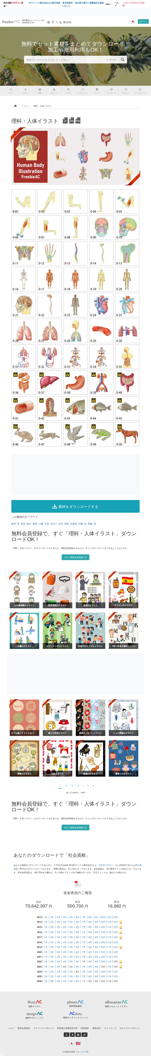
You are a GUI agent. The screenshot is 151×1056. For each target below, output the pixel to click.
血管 (61, 523)
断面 (35, 523)
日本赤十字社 (105, 865)
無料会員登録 (24, 1028)
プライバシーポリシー (43, 1028)
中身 (47, 523)
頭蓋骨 (73, 523)
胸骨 (66, 523)
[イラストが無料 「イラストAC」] (11, 21)
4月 (65, 917)
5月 (71, 917)
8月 (90, 917)
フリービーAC (81, 1051)
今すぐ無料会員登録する (75, 557)
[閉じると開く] (2, 1054)
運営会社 (96, 1028)
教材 (13, 523)
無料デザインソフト (34, 1017)
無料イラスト (34, 1006)
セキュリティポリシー (130, 1028)
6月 (77, 917)
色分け (53, 523)
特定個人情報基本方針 (67, 1028)
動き (29, 523)
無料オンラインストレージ (75, 1017)
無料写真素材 (75, 1005)
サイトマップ (110, 1028)
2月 (52, 917)
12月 (115, 917)
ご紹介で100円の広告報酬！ (133, 4)
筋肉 (23, 523)
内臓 (80, 523)
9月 (96, 917)
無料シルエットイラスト (116, 1006)
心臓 (41, 523)
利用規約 (85, 1028)
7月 (84, 917)
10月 (103, 917)
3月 (58, 917)
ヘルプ (11, 1028)
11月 (109, 917)
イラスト (25, 105)
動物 (90, 523)
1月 (45, 917)
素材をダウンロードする (78, 506)
